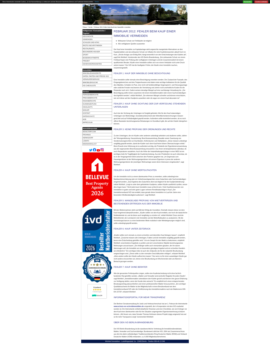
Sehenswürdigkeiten (92, 64)
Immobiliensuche (90, 82)
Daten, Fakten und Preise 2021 (96, 76)
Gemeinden (87, 39)
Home (85, 27)
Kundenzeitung (90, 104)
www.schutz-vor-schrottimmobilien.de (129, 306)
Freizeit (86, 61)
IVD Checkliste (89, 85)
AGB (84, 119)
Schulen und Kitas (91, 42)
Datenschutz (88, 116)
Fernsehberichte (90, 95)
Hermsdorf (88, 138)
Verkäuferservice (91, 79)
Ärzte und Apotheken (92, 45)
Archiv (91, 27)
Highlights (87, 107)
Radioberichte (89, 101)
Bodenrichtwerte (91, 58)
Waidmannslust (90, 144)
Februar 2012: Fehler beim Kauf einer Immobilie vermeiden (112, 27)
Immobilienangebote (92, 73)
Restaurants (88, 49)
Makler (86, 110)
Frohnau (87, 135)
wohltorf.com (89, 132)
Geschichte (88, 36)
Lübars (86, 141)
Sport (85, 55)
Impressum (87, 122)
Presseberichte (90, 98)
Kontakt (86, 113)
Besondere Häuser (91, 52)
